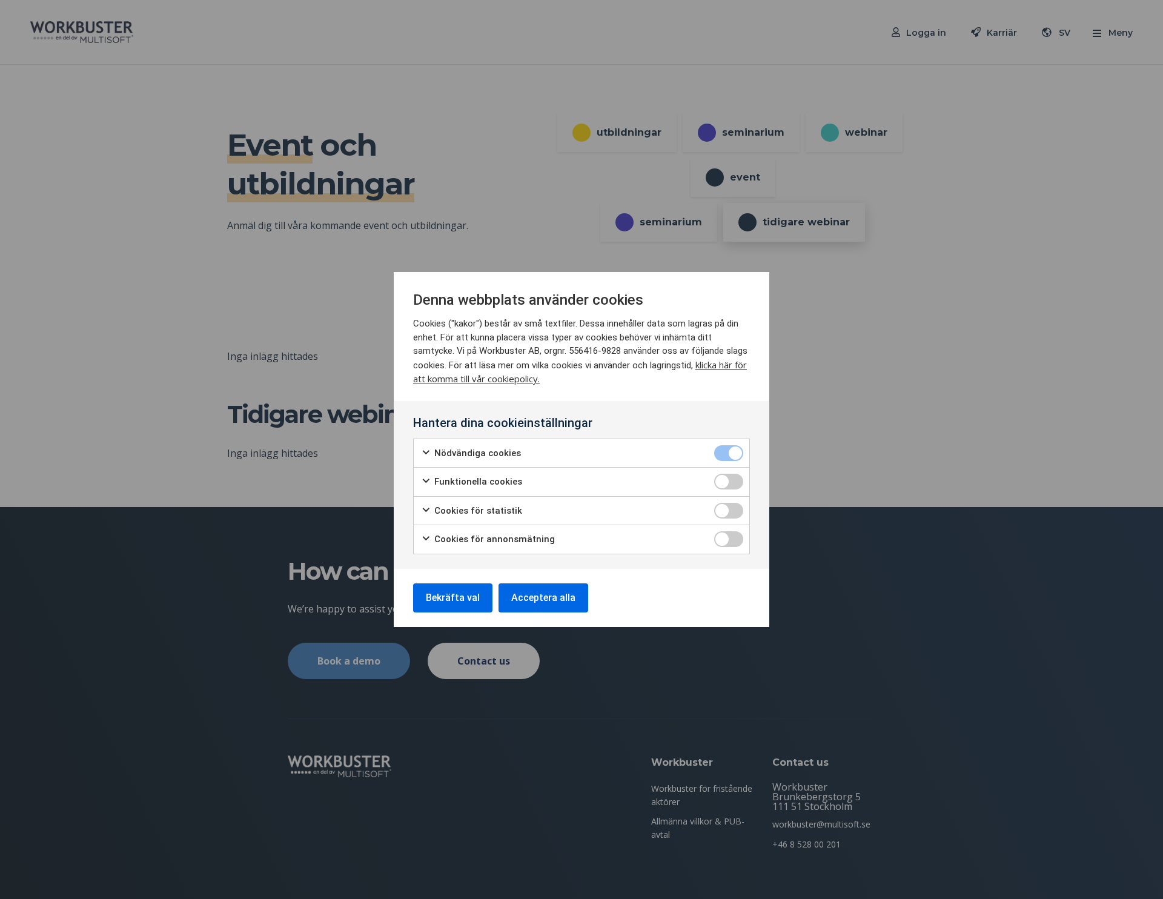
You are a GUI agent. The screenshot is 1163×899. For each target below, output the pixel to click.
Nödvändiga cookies (476, 453)
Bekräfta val (453, 597)
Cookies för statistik (477, 510)
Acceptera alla (543, 597)
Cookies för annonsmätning (493, 539)
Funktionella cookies (477, 481)
